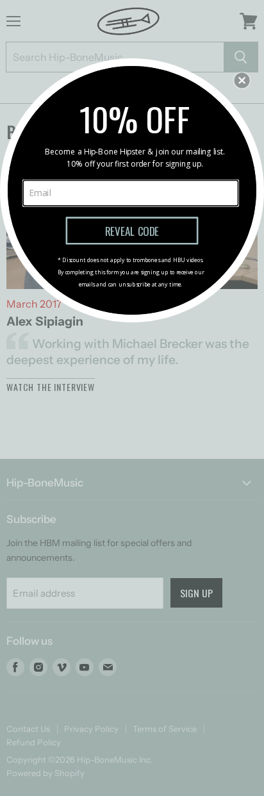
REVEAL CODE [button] (132, 230)
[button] (242, 80)
